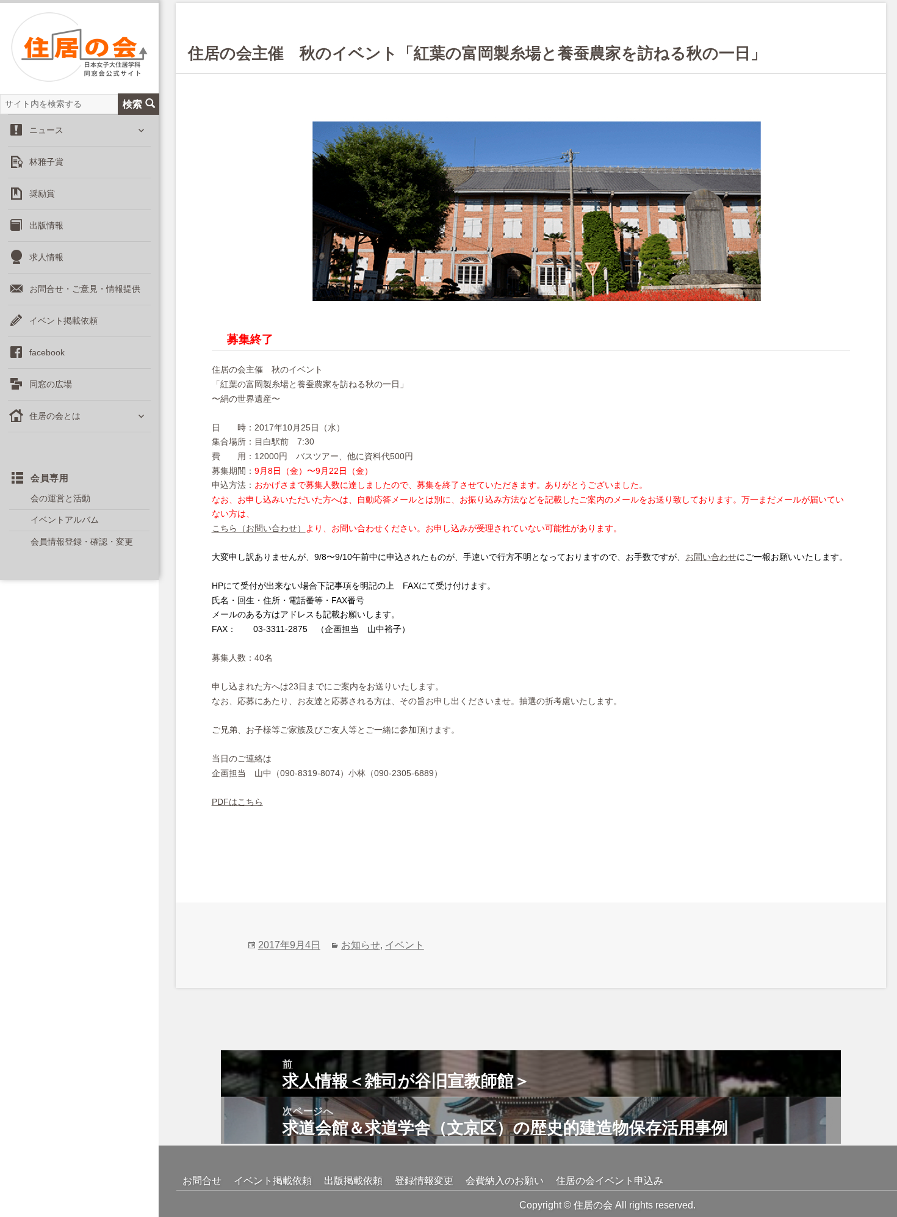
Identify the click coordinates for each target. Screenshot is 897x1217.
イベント (404, 945)
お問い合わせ (711, 557)
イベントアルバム (65, 520)
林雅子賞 (46, 162)
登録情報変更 (424, 1180)
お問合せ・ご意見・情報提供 (84, 289)
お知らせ (360, 945)
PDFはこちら (237, 802)
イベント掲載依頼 (63, 320)
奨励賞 (42, 193)
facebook (47, 352)
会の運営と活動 (60, 498)
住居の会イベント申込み (609, 1180)
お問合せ (202, 1180)
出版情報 (46, 225)
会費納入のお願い (505, 1180)
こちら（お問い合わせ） (259, 528)
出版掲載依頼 (353, 1180)
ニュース (46, 130)
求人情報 (46, 257)
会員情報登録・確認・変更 (82, 542)
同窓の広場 (50, 384)
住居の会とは (55, 416)
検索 (132, 104)
